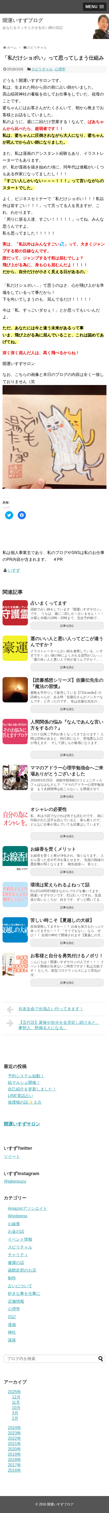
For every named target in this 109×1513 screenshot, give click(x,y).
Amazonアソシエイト (27, 1208)
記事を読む (67, 625)
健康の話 (16, 1262)
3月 (15, 1413)
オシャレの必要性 (48, 809)
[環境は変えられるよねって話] (15, 894)
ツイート (12, 1156)
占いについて (20, 1286)
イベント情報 (20, 1239)
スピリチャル (42, 69)
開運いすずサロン (22, 1123)
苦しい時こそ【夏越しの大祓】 (62, 920)
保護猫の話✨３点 (24, 1102)
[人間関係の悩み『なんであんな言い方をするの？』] (15, 731)
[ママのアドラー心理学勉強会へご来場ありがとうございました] (15, 777)
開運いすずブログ (23, 20)
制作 (12, 1278)
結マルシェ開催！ (24, 1082)
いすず (14, 570)
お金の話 (16, 1231)
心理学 (60, 69)
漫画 (12, 1325)
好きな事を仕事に (24, 1293)
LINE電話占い (20, 1096)
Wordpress (17, 1216)
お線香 (14, 1224)
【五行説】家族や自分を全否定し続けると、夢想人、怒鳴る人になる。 (59, 1025)
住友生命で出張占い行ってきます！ (51, 1009)
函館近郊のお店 (22, 1270)
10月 (16, 1408)
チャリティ (18, 1255)
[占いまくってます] (15, 612)
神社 (12, 1332)
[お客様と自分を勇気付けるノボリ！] (15, 965)
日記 (12, 1317)
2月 (15, 1418)
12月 (16, 1397)
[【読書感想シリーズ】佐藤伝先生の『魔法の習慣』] (15, 689)
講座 (12, 1340)
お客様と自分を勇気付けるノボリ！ (66, 955)
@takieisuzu (15, 1181)
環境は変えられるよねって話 (60, 884)
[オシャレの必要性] (15, 819)
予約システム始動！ (26, 1076)
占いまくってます (48, 603)
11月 (16, 1402)
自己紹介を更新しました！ (32, 1089)
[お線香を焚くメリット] (15, 858)
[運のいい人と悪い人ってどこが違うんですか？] (15, 648)
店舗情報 (16, 1301)
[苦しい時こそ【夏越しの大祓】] (15, 930)
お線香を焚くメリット (53, 849)
